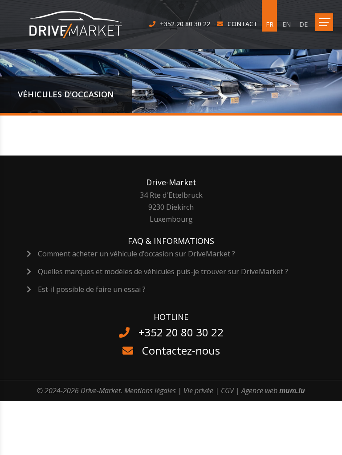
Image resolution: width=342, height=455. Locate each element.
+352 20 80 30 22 (185, 24)
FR (269, 24)
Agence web (259, 390)
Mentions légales (150, 390)
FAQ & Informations (171, 240)
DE (303, 24)
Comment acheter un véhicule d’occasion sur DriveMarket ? (136, 254)
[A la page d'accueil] (81, 24)
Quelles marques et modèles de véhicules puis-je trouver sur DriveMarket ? (163, 271)
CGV (227, 390)
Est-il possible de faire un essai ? (92, 289)
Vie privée (198, 390)
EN (286, 24)
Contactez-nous (181, 350)
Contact (242, 24)
